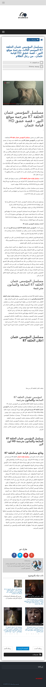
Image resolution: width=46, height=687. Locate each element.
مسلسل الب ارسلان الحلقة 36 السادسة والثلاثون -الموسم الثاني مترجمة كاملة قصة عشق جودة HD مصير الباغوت (34, 629)
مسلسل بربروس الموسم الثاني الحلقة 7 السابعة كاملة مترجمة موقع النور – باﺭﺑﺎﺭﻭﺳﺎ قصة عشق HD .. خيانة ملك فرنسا (33, 602)
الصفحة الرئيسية (23, 648)
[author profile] (37, 565)
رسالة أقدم (7, 648)
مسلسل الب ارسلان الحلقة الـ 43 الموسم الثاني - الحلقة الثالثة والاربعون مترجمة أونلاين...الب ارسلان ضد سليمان (13, 591)
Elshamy (27, 561)
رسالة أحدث (38, 648)
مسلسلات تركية (31, 40)
